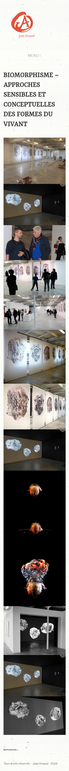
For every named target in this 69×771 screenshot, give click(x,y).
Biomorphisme (10, 750)
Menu (33, 56)
